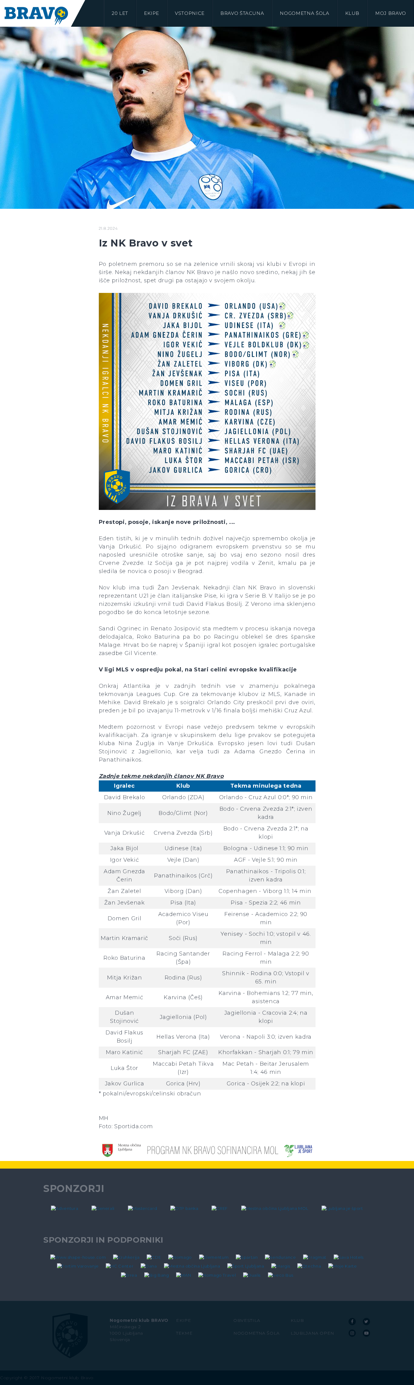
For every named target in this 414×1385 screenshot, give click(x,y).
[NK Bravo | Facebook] (352, 1321)
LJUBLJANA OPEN (312, 1333)
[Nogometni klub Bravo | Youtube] (366, 1333)
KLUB (297, 1320)
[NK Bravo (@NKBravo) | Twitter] (366, 1321)
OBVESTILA (246, 1320)
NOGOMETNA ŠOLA (256, 1333)
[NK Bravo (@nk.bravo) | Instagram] (352, 1333)
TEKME (184, 1333)
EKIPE (183, 1320)
